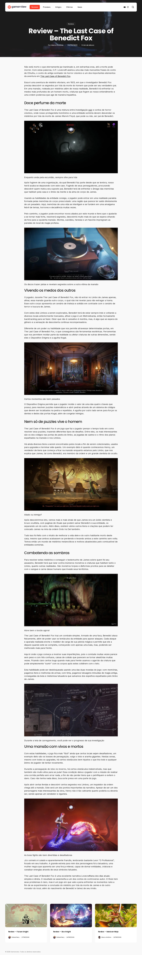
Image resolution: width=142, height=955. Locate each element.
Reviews (71, 24)
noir (90, 110)
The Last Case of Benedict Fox (55, 76)
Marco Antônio (57, 45)
